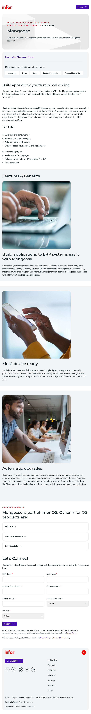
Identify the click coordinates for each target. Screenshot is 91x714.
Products (52, 665)
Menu (80, 7)
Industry (5, 610)
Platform (52, 675)
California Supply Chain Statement (19, 702)
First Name (6, 574)
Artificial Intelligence (14, 536)
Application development (23, 25)
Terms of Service (59, 638)
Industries (52, 660)
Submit (7, 624)
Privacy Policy (71, 633)
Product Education (51, 73)
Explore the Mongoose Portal (19, 57)
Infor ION (9, 526)
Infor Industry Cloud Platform (27, 22)
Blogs (35, 73)
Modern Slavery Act (26, 697)
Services (51, 680)
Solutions (52, 670)
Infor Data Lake (11, 546)
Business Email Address (11, 586)
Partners (51, 685)
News (24, 73)
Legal (14, 697)
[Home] (7, 7)
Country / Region (54, 598)
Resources (12, 73)
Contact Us (12, 661)
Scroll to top (84, 652)
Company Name (53, 586)
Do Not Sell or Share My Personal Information (54, 697)
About (50, 690)
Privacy (8, 697)
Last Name (51, 574)
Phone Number (8, 598)
